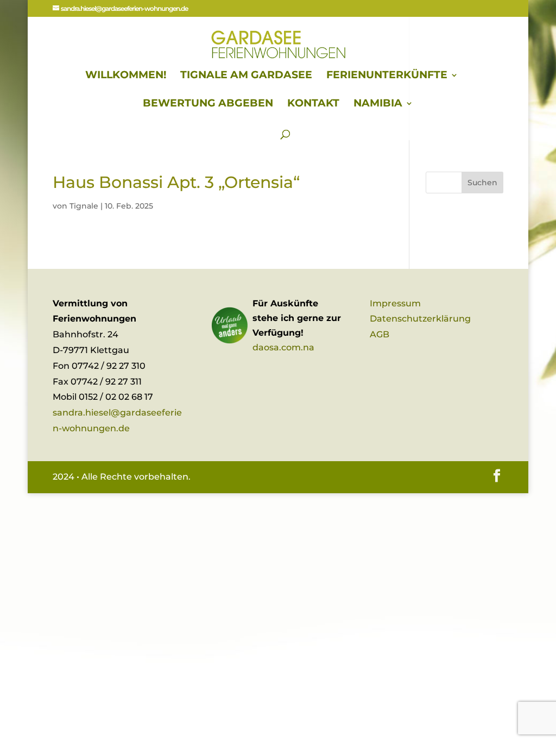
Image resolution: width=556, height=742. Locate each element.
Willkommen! (125, 76)
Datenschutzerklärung (420, 318)
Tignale (84, 206)
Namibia (377, 104)
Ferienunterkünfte (386, 76)
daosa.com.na (283, 347)
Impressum (395, 303)
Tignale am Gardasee (246, 76)
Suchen (482, 182)
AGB (379, 334)
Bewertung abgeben (208, 104)
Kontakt (313, 104)
